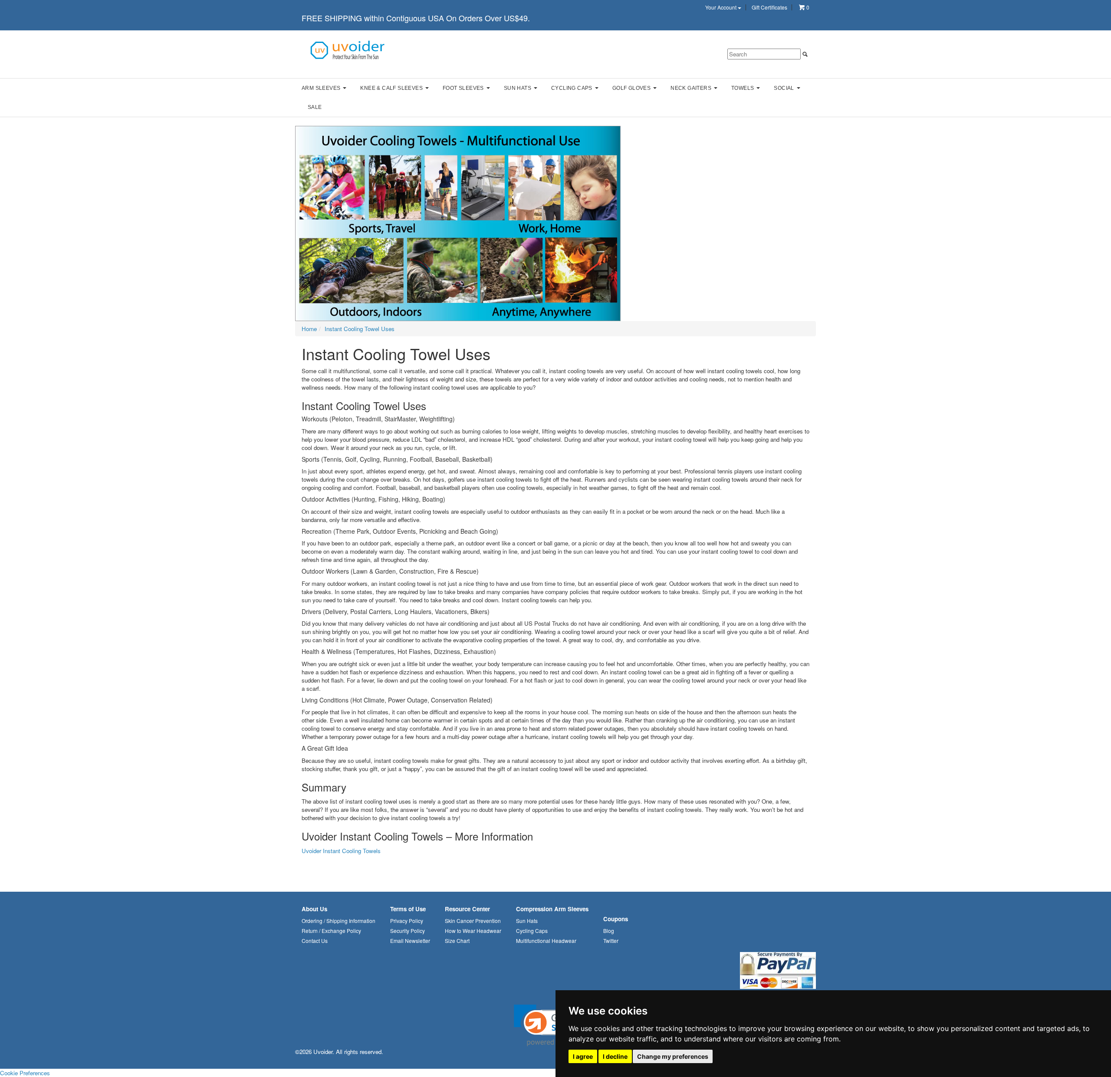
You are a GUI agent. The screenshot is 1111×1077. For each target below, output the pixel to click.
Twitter (610, 940)
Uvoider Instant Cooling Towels (341, 851)
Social (784, 88)
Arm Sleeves (321, 88)
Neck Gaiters (691, 88)
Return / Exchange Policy (331, 930)
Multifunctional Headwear (546, 940)
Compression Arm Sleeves (552, 909)
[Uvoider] (348, 49)
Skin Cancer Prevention (473, 920)
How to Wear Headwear (473, 930)
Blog (608, 930)
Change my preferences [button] (672, 1056)
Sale (315, 107)
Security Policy (407, 930)
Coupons (615, 919)
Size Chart (457, 940)
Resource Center (467, 909)
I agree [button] (583, 1056)
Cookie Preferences (25, 1073)
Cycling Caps (571, 88)
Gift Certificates (769, 7)
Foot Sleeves (463, 88)
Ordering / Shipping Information (338, 920)
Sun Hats (517, 88)
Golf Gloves (631, 88)
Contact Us (315, 940)
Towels (742, 88)
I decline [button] (615, 1056)
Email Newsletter (410, 940)
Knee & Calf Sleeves (391, 88)
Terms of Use (408, 909)
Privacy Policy (406, 920)
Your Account (721, 7)
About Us (314, 909)
